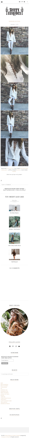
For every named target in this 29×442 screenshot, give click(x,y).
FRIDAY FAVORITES (5, 392)
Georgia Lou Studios (5, 437)
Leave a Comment (6, 184)
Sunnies (14, 171)
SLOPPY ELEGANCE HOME (6, 400)
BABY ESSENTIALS (4, 384)
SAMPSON (3, 396)
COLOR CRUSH (4, 387)
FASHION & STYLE (4, 391)
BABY (2, 383)
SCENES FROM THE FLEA (6, 398)
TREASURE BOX (4, 402)
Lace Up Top (10, 168)
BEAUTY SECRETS (4, 385)
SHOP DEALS (3, 399)
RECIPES (2, 395)
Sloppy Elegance (8, 435)
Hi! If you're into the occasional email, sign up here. (9, 357)
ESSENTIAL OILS (4, 390)
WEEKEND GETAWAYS (5, 403)
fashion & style (14, 21)
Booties (18, 170)
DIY (1, 388)
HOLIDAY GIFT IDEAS (5, 394)
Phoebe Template (16, 435)
